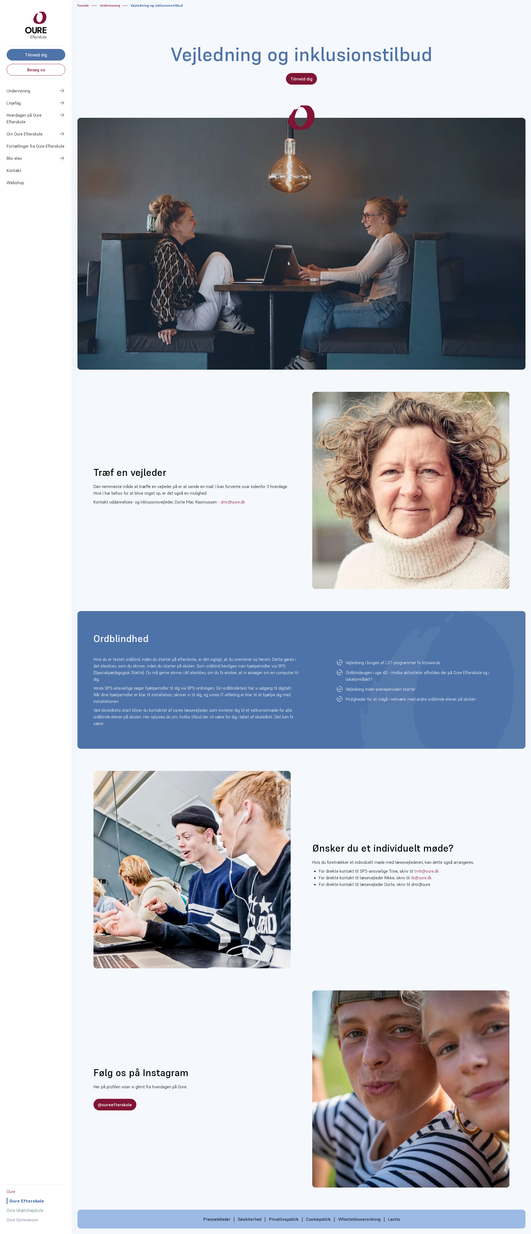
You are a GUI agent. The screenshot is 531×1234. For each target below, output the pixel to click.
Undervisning (110, 5)
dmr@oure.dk (233, 502)
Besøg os (36, 69)
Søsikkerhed (249, 1219)
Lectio (394, 1219)
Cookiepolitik (318, 1219)
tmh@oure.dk (426, 871)
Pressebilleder (216, 1219)
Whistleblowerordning (359, 1219)
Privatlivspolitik (284, 1219)
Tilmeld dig (36, 55)
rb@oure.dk (421, 877)
